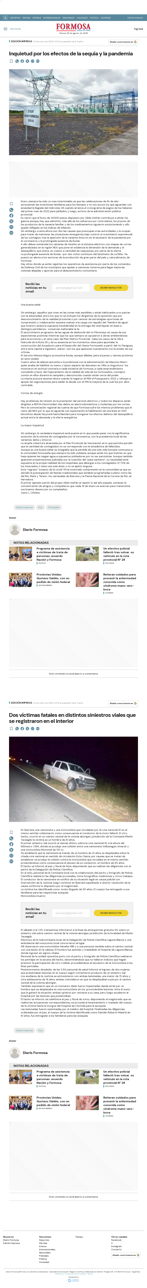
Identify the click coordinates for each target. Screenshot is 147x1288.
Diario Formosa (35, 529)
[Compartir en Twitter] (27, 61)
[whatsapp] (17, 61)
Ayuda (90, 1274)
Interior (37, 18)
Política (94, 18)
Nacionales (69, 18)
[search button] (5, 18)
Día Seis (26, 18)
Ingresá (138, 29)
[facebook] (22, 61)
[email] (32, 61)
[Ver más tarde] (11, 61)
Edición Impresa (135, 17)
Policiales (82, 18)
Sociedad (106, 18)
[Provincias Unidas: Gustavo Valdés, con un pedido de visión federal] (20, 580)
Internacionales (51, 18)
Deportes (15, 18)
